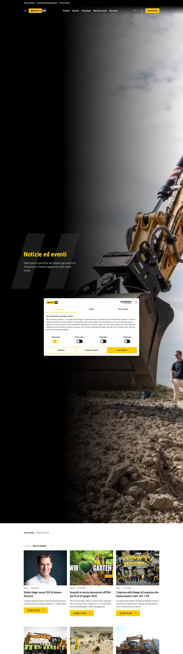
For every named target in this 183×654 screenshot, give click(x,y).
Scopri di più (33, 610)
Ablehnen (61, 350)
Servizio (75, 11)
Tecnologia (86, 11)
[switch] (80, 341)
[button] (142, 10)
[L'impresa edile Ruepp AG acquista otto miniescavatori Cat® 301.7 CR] (137, 567)
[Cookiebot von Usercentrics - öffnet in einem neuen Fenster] (122, 302)
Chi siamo (113, 11)
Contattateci (152, 10)
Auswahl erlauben (91, 350)
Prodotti (66, 11)
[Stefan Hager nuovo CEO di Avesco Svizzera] (45, 567)
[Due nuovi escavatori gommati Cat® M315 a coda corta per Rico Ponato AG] (137, 644)
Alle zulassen (122, 350)
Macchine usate (100, 11)
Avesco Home (29, 533)
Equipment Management (47, 3)
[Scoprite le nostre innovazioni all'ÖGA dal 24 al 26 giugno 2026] (91, 567)
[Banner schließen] (136, 302)
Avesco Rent (64, 3)
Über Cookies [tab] (123, 309)
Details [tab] (91, 309)
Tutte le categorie (39, 546)
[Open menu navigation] (25, 10)
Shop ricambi (29, 3)
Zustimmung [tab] (59, 309)
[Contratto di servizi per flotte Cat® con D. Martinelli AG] (45, 644)
